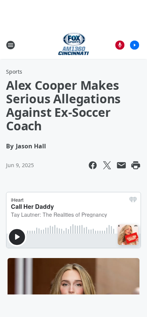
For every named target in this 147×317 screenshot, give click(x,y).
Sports (14, 71)
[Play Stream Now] (134, 45)
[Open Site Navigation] (10, 45)
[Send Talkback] (119, 45)
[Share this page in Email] (121, 165)
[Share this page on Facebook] (92, 165)
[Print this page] (135, 165)
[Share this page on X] (107, 165)
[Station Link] (73, 45)
